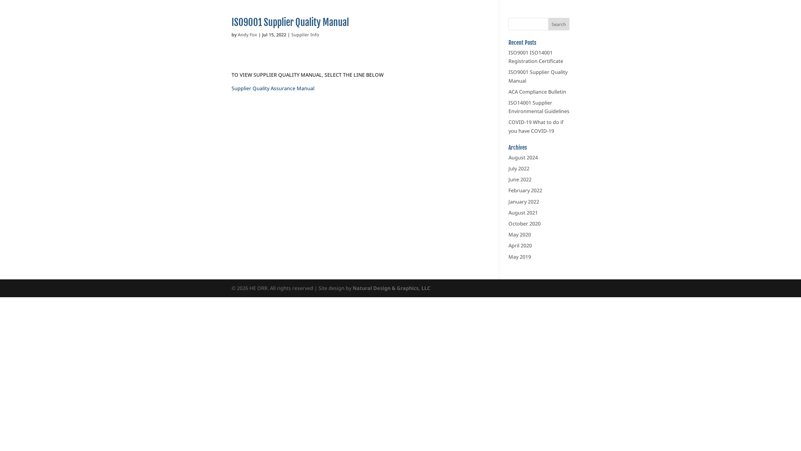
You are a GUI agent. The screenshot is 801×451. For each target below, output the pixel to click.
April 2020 (520, 245)
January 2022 (523, 201)
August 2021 (523, 212)
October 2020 (524, 223)
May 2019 (519, 256)
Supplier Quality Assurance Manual (273, 88)
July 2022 (518, 168)
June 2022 (520, 179)
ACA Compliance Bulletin (537, 91)
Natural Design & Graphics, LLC (391, 288)
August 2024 (523, 157)
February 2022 (525, 190)
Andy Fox (247, 35)
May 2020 (519, 234)
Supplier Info (305, 35)
